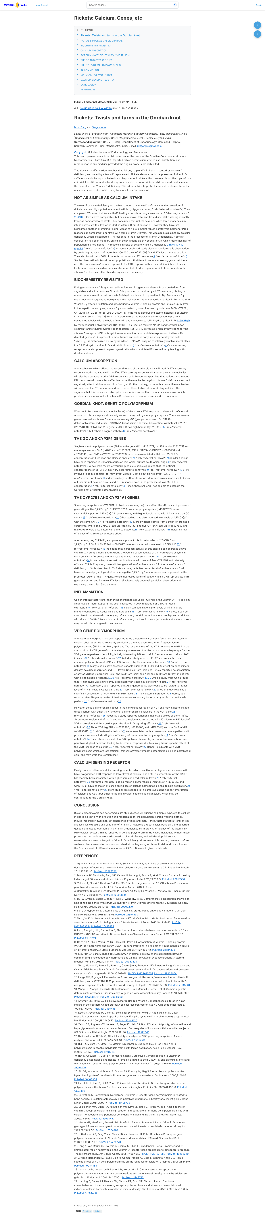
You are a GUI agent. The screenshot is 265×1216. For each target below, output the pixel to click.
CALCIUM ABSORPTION (94, 50)
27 (111, 746)
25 (173, 711)
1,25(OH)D (183, 320)
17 (86, 658)
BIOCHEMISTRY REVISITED (96, 45)
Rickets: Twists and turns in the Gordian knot (110, 35)
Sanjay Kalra (99, 127)
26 (159, 723)
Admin (259, 5)
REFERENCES (88, 89)
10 (147, 469)
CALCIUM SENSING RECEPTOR (98, 79)
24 (85, 701)
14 (158, 556)
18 (168, 662)
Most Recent (42, 5)
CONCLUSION (88, 84)
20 (112, 677)
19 (109, 677)
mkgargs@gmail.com (149, 145)
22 (121, 689)
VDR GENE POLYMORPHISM (96, 74)
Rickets (97, 1211)
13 (178, 544)
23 (135, 693)
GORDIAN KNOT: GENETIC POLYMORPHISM (105, 55)
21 (168, 681)
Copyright (80, 152)
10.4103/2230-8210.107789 (96, 108)
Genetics (87, 1211)
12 (84, 517)
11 (178, 473)
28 (157, 778)
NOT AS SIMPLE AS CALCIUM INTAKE (102, 40)
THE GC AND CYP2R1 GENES (97, 60)
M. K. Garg (80, 127)
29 (188, 785)
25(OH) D (79, 217)
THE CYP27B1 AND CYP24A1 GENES (101, 65)
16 (133, 611)
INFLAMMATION (90, 70)
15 (88, 607)
